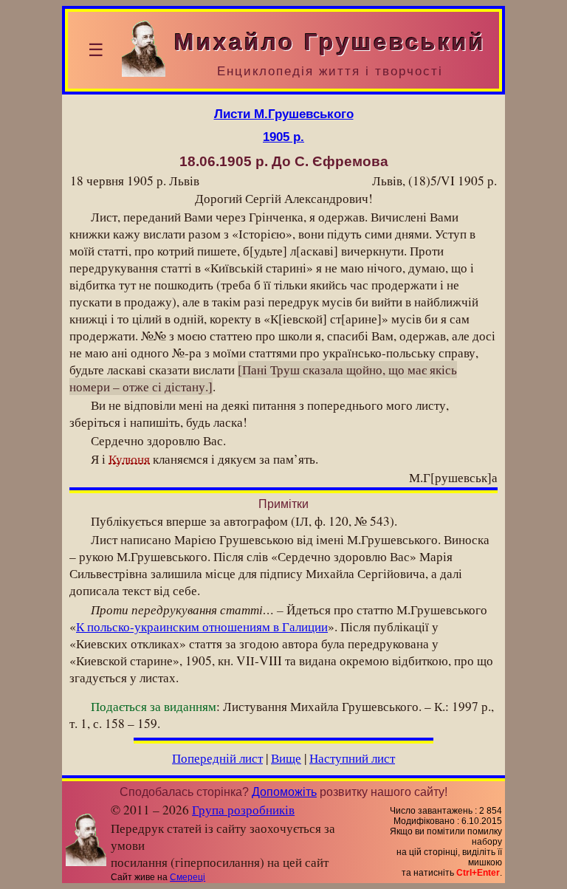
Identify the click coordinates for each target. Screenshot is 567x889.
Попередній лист (217, 757)
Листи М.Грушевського (284, 113)
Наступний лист (352, 757)
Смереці (187, 877)
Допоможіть (284, 792)
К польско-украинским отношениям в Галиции (202, 626)
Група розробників (243, 809)
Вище (286, 757)
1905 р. (283, 136)
